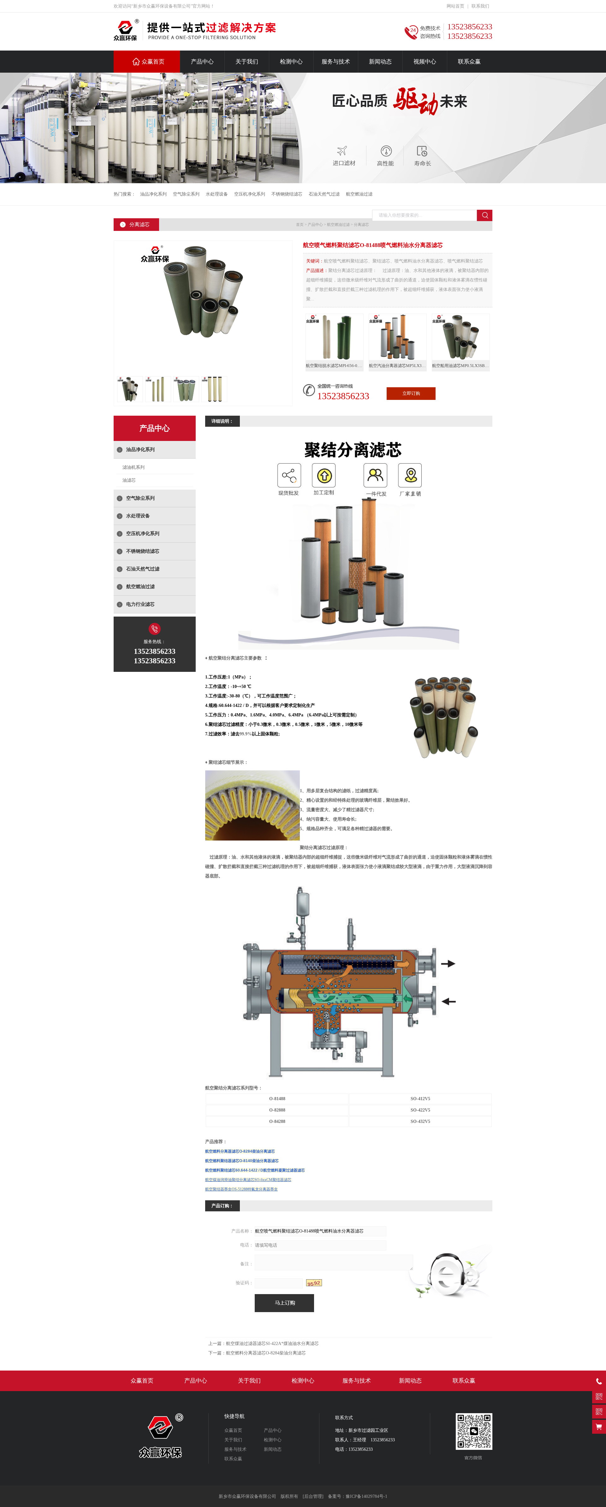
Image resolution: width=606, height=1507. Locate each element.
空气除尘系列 (186, 194)
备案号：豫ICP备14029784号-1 (357, 1496)
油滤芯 (129, 480)
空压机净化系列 (249, 194)
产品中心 (202, 61)
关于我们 (246, 61)
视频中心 (424, 61)
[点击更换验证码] (314, 1282)
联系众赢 (469, 61)
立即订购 (411, 393)
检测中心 (291, 61)
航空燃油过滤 (359, 194)
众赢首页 (153, 61)
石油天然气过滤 (324, 194)
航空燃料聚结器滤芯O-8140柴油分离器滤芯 (242, 1161)
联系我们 (480, 6)
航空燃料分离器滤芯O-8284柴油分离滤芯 (240, 1151)
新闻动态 (380, 61)
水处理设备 (217, 194)
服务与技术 (336, 61)
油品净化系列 (153, 194)
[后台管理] (313, 1496)
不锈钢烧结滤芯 (286, 194)
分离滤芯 (361, 224)
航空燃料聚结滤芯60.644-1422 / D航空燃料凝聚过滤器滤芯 (255, 1170)
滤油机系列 (133, 467)
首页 (300, 224)
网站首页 (455, 6)
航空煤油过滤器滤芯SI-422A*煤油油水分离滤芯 (272, 1343)
